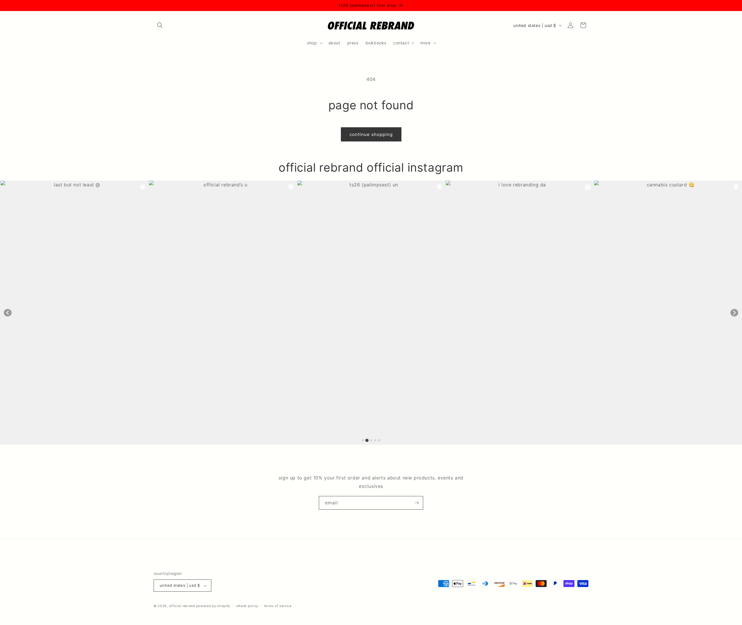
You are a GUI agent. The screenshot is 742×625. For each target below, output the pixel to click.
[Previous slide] (8, 313)
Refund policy (247, 606)
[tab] (363, 440)
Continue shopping (371, 134)
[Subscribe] (416, 503)
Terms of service (278, 606)
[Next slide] (734, 313)
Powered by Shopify (213, 606)
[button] (160, 25)
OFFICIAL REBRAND (182, 606)
